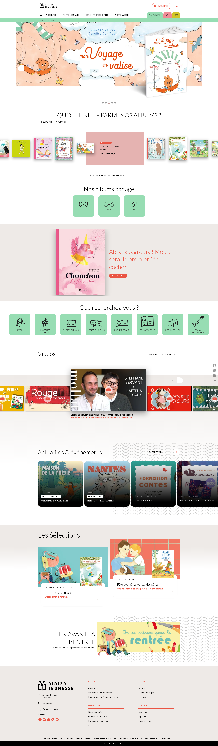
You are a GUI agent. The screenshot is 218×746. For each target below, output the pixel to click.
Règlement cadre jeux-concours (162, 738)
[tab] (41, 15)
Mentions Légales (50, 738)
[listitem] (40, 720)
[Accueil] (48, 6)
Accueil (42, 20)
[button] (161, 6)
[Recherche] (177, 6)
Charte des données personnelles (77, 738)
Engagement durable (120, 738)
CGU (60, 738)
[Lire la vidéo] (47, 399)
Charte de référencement (101, 738)
